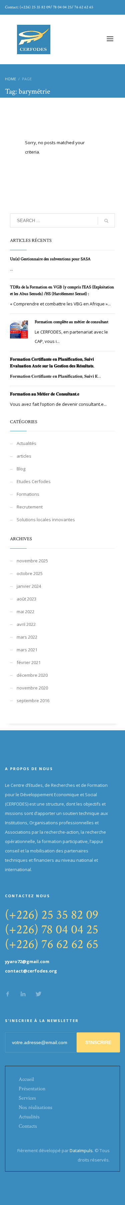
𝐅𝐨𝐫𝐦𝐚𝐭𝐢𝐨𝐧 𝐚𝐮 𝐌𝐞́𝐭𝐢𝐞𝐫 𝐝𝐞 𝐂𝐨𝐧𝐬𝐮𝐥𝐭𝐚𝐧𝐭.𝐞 (44, 394)
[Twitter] (38, 994)
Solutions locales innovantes (46, 520)
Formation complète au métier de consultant (71, 322)
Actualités (26, 443)
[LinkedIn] (23, 994)
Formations (28, 494)
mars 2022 (27, 637)
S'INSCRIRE (98, 1042)
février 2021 (29, 662)
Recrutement (30, 507)
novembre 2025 (32, 561)
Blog (21, 469)
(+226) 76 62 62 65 (51, 944)
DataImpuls (81, 1150)
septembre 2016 (33, 701)
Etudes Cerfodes (34, 481)
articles (24, 456)
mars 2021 (27, 650)
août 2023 (26, 599)
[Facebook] (7, 994)
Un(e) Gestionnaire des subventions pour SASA (50, 259)
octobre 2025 (30, 573)
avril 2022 (26, 624)
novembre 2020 (32, 688)
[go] (106, 221)
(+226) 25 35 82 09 (51, 915)
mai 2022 (25, 612)
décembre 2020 (32, 675)
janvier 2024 (29, 586)
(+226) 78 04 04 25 (51, 929)
